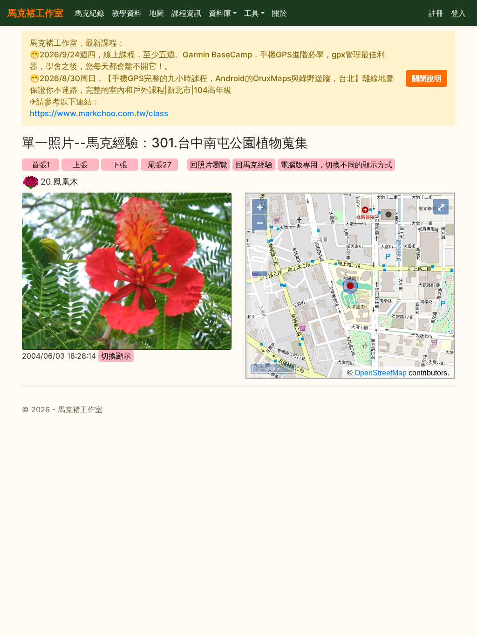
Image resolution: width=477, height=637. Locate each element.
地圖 (156, 13)
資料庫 (220, 13)
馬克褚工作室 (35, 13)
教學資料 (127, 13)
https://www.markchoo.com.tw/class (99, 113)
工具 (251, 13)
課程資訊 (186, 13)
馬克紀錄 (89, 13)
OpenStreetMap (380, 373)
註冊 (436, 13)
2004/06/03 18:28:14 (59, 355)
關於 (279, 13)
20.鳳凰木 (59, 182)
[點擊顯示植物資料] (30, 182)
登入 (458, 13)
